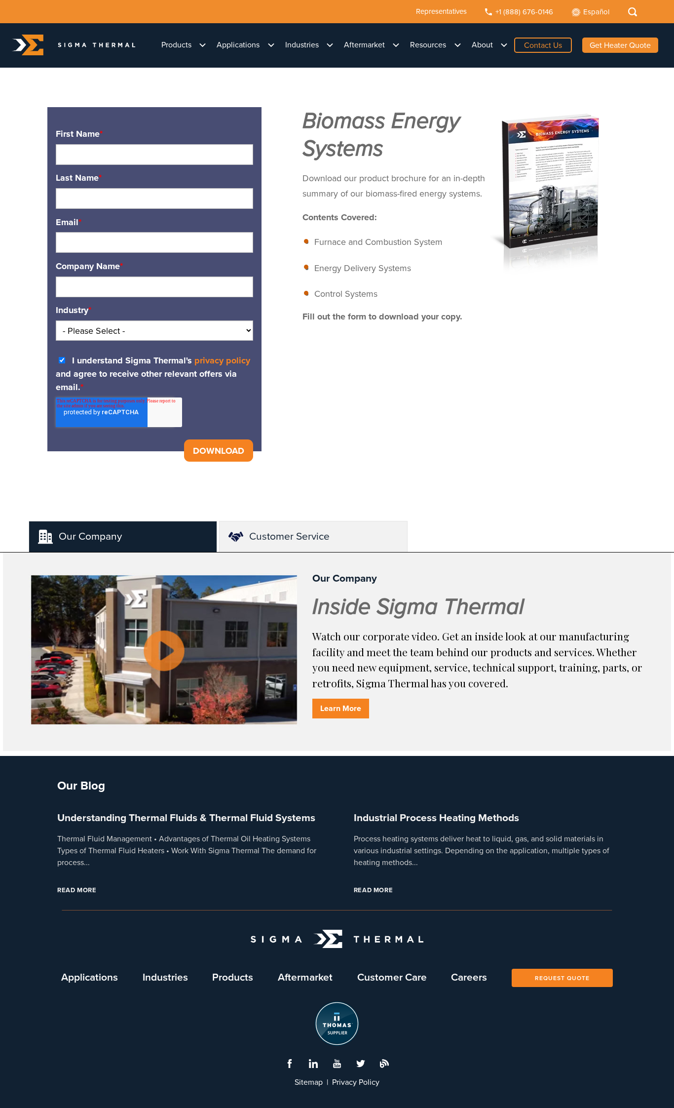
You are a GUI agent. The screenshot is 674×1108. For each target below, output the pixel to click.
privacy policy (222, 360)
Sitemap (309, 1082)
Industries (302, 45)
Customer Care (392, 977)
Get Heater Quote (620, 45)
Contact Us (543, 45)
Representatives (441, 11)
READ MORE (76, 890)
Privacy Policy (355, 1082)
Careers (469, 977)
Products (176, 45)
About (482, 45)
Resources (428, 45)
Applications (238, 45)
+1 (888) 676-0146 (524, 11)
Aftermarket (364, 45)
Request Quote (562, 978)
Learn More (340, 708)
